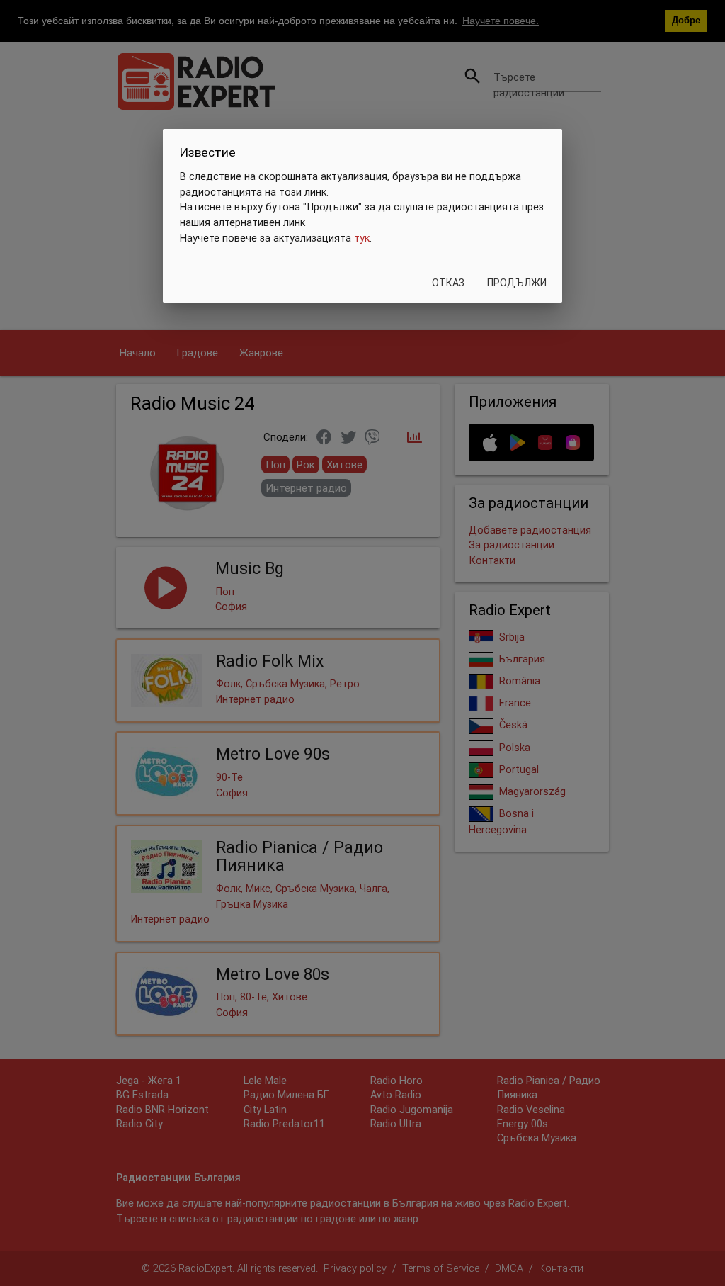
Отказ (448, 282)
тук (362, 237)
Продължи (517, 282)
